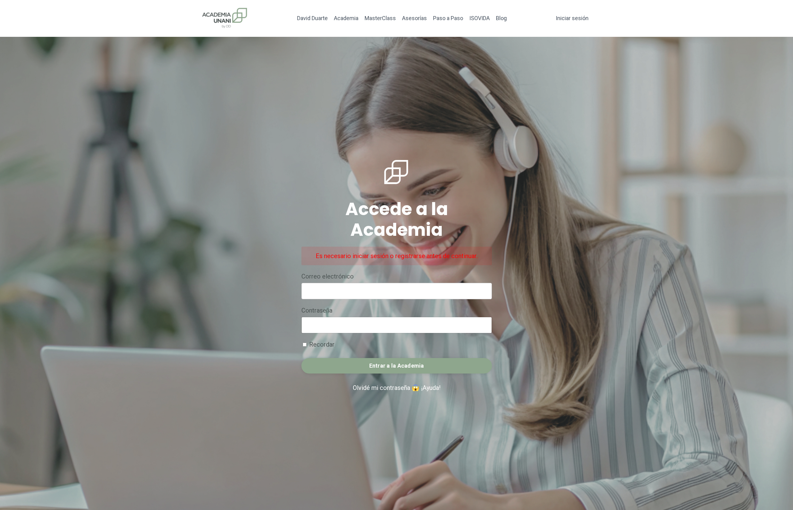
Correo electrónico (327, 276)
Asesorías (414, 18)
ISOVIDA (479, 18)
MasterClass (380, 18)
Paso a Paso (448, 18)
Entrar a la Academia (396, 365)
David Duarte (312, 18)
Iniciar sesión (572, 18)
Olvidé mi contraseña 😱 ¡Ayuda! (396, 387)
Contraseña (316, 310)
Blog (501, 18)
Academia (346, 18)
